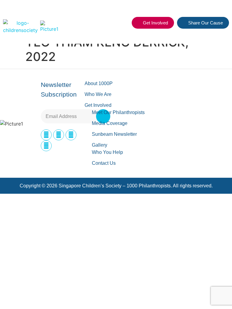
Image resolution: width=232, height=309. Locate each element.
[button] (123, 23)
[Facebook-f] (46, 134)
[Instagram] (58, 134)
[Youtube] (46, 145)
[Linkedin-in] (71, 134)
